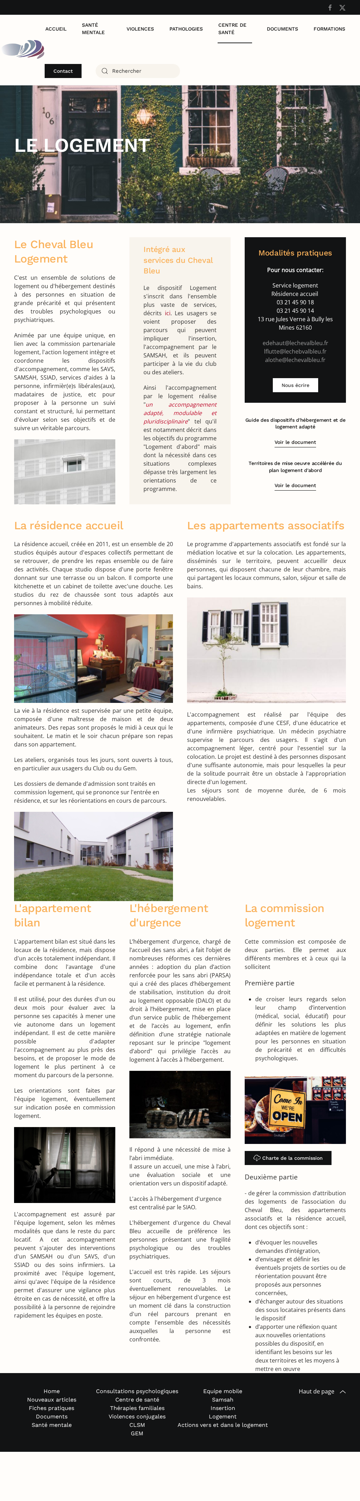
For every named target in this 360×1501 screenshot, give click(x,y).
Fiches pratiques (51, 1408)
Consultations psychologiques (137, 1391)
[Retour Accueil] (22, 50)
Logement (223, 1416)
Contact (63, 71)
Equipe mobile (222, 1391)
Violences (140, 29)
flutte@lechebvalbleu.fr (296, 351)
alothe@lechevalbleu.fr (295, 360)
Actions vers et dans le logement (223, 1425)
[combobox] (138, 71)
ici (168, 313)
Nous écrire (295, 385)
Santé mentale (93, 28)
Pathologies (186, 29)
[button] (343, 1391)
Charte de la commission (292, 1158)
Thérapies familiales (137, 1408)
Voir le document (295, 442)
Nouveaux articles (51, 1399)
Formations (329, 29)
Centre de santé (232, 28)
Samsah (222, 1399)
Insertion (223, 1408)
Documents (282, 29)
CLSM (137, 1425)
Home (52, 1391)
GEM (137, 1433)
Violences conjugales (137, 1416)
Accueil (55, 29)
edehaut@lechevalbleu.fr (295, 343)
